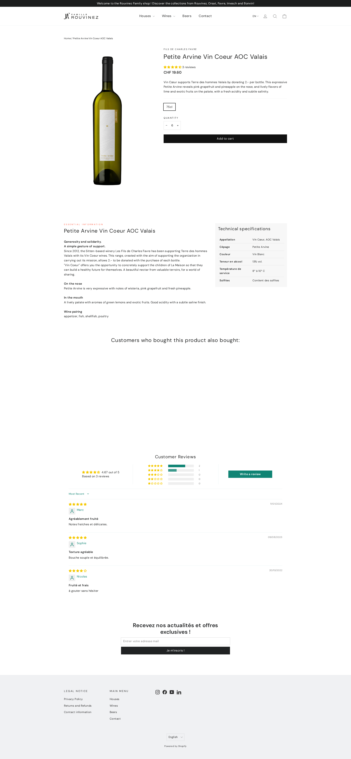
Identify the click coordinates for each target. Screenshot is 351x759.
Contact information (78, 712)
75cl (169, 107)
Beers (186, 16)
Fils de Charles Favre (180, 49)
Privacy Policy (73, 699)
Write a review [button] (250, 474)
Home (67, 38)
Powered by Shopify (175, 746)
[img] (78, 504)
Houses (145, 16)
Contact (205, 16)
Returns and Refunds (78, 706)
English (173, 737)
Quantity (171, 117)
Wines (167, 16)
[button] (173, 67)
